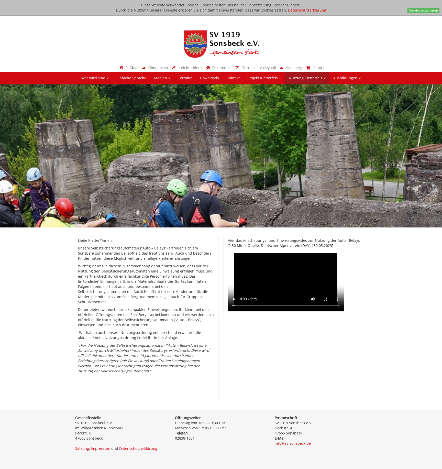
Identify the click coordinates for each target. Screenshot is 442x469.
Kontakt (233, 77)
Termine (185, 77)
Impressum (100, 448)
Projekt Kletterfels (263, 77)
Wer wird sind (93, 77)
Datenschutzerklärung (307, 10)
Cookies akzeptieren (423, 10)
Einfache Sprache (131, 77)
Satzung (82, 448)
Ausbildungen (345, 77)
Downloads (209, 77)
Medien (161, 77)
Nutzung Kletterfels (306, 77)
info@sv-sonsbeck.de (293, 443)
